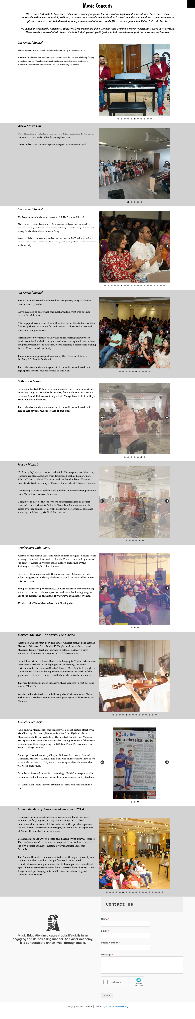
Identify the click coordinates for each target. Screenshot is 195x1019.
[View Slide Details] (134, 80)
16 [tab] (154, 285)
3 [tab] (125, 118)
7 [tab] (138, 118)
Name (105, 918)
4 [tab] (128, 118)
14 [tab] (148, 285)
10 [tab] (148, 118)
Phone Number (110, 942)
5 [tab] (131, 118)
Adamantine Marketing (117, 1006)
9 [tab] (144, 118)
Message (107, 954)
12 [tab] (141, 285)
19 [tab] (164, 285)
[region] (134, 80)
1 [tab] (118, 118)
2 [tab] (121, 118)
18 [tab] (161, 285)
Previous (102, 79)
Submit (106, 995)
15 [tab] (151, 285)
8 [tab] (141, 118)
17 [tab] (157, 285)
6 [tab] (134, 118)
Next (167, 79)
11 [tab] (151, 118)
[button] (191, 4)
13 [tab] (144, 285)
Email (105, 930)
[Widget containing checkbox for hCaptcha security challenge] (122, 981)
